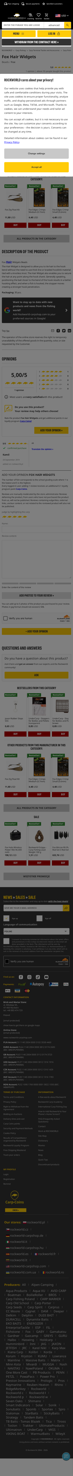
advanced (54, 25)
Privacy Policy (11, 142)
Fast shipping (13, 4)
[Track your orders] (31, 15)
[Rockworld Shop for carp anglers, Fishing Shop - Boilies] (17, 16)
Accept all (36, 167)
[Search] (67, 25)
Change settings (36, 153)
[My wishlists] (39, 15)
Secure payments (33, 4)
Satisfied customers (54, 4)
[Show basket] (47, 15)
